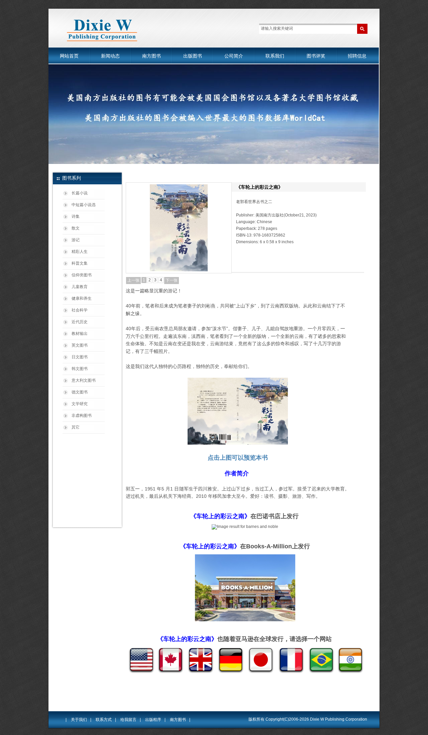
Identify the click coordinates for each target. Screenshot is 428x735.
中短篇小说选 (84, 204)
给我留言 (128, 719)
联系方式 (104, 719)
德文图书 (80, 392)
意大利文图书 (84, 380)
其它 (76, 427)
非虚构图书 (82, 415)
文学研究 (80, 403)
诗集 (76, 216)
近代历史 (80, 321)
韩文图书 (80, 368)
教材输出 (80, 333)
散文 (76, 228)
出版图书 (192, 56)
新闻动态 (110, 56)
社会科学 (80, 310)
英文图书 (80, 345)
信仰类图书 (82, 275)
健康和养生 (82, 298)
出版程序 (153, 719)
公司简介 (233, 56)
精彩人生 (80, 251)
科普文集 (80, 263)
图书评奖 (316, 56)
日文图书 (80, 357)
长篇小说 (80, 193)
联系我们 (274, 56)
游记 (76, 240)
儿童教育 (80, 286)
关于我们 (79, 719)
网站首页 (69, 56)
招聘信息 (357, 56)
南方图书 (151, 56)
